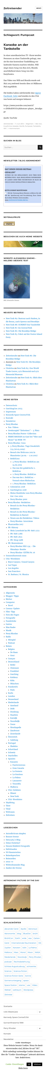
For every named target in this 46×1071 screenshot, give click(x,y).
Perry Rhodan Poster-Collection (22, 433)
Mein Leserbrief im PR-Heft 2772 (25, 530)
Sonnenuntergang (12, 980)
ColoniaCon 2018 (17, 487)
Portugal (12, 743)
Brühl (12, 665)
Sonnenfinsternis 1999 (16, 556)
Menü (38, 8)
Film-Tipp (10, 611)
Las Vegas (12, 565)
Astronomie (9, 934)
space (26, 980)
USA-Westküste (13, 559)
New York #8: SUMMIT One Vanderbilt (23, 325)
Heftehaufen (11, 849)
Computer (10, 602)
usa (28, 985)
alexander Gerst (11, 929)
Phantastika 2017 (15, 524)
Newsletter (11, 421)
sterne (22, 985)
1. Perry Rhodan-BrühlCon (24, 484)
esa (29, 938)
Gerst (6, 943)
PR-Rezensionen (15, 543)
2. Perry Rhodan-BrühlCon (24, 474)
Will (5, 128)
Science (8, 971)
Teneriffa (17, 784)
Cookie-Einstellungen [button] (15, 1064)
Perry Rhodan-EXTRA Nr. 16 (22, 552)
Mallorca (14, 787)
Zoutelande (15, 734)
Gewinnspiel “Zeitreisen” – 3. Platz (23, 430)
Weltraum (10, 812)
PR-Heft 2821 (16, 537)
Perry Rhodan (12, 424)
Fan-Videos (13, 427)
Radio (8, 637)
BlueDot (27, 934)
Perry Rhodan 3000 (18, 499)
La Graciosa (18, 774)
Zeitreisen (10, 815)
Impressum (11, 412)
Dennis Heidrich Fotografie (18, 846)
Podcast (11, 643)
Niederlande (13, 702)
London (11, 696)
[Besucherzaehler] (23, 224)
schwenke (31, 966)
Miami (13, 793)
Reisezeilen (11, 858)
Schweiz (11, 752)
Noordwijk (15, 721)
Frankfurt (14, 671)
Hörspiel (12, 640)
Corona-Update (13, 608)
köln (24, 948)
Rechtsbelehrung (22, 962)
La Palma (17, 777)
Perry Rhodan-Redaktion (19, 502)
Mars (16, 952)
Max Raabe (11, 627)
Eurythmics (8, 126)
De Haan (14, 652)
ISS (39, 943)
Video (34, 985)
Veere (12, 724)
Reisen (9, 646)
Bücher (9, 599)
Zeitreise (8, 995)
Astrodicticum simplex (16, 833)
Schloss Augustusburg (14, 966)
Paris (12, 690)
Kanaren (14, 762)
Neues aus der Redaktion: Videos (24, 518)
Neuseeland (13, 699)
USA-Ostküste (14, 790)
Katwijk (13, 718)
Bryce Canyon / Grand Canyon (21, 562)
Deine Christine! (13, 843)
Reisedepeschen (13, 855)
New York (14, 796)
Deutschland (13, 662)
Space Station (10, 985)
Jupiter (7, 948)
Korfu (10, 693)
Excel (10, 605)
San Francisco (14, 571)
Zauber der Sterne (14, 868)
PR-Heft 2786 (16, 534)
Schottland (13, 749)
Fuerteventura (19, 765)
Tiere (8, 806)
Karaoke (16, 126)
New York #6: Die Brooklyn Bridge (21, 331)
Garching (14, 674)
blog (19, 934)
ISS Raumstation (13, 852)
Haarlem (14, 715)
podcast (8, 962)
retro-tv (9, 862)
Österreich (12, 737)
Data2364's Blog (13, 840)
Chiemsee (14, 668)
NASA (37, 952)
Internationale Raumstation (23, 943)
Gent (12, 655)
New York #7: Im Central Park (19, 328)
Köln (12, 680)
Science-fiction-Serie (13, 976)
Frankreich (13, 687)
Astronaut (32, 929)
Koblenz (14, 677)
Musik (8, 630)
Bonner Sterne (12, 836)
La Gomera (17, 771)
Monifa (21, 126)
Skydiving (10, 802)
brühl (35, 934)
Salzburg (14, 740)
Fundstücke (11, 621)
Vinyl (8, 809)
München (14, 683)
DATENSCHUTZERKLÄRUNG (18, 200)
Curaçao (11, 658)
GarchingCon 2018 (18, 490)
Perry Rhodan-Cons (17, 443)
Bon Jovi (39, 124)
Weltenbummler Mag (15, 865)
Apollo (23, 929)
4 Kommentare (14, 128)
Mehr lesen (23, 1068)
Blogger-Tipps (12, 596)
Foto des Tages (12, 615)
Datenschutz (11, 405)
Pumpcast (28, 126)
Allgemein (29, 124)
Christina (10, 368)
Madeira (14, 746)
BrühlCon (8, 938)
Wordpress (28, 990)
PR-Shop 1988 (16, 540)
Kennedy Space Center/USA (18, 415)
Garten (9, 624)
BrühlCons (15, 458)
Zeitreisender (13, 8)
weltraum (17, 990)
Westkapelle (15, 727)
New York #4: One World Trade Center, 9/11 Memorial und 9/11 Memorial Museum (22, 371)
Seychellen (13, 755)
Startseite (8, 1006)
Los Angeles (13, 568)
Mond (23, 952)
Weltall (7, 990)
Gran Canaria (18, 768)
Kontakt (9, 418)
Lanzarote (17, 780)
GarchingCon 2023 (14, 408)
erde (24, 938)
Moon (30, 952)
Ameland (14, 705)
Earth (17, 938)
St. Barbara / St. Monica (18, 574)
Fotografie (10, 618)
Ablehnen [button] (37, 1064)
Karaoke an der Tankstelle (16, 47)
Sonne (28, 976)
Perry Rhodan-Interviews (21, 521)
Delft (12, 709)
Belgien (11, 649)
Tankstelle (37, 126)
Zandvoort (15, 730)
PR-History (13, 527)
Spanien (11, 759)
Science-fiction (20, 971)
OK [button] (29, 1064)
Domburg (14, 712)
